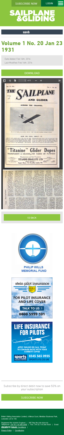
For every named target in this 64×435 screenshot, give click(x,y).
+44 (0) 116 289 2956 (18, 424)
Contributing (19, 430)
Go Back (31, 217)
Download (32, 73)
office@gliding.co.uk (9, 427)
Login (49, 3)
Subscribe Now (26, 3)
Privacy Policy (6, 430)
